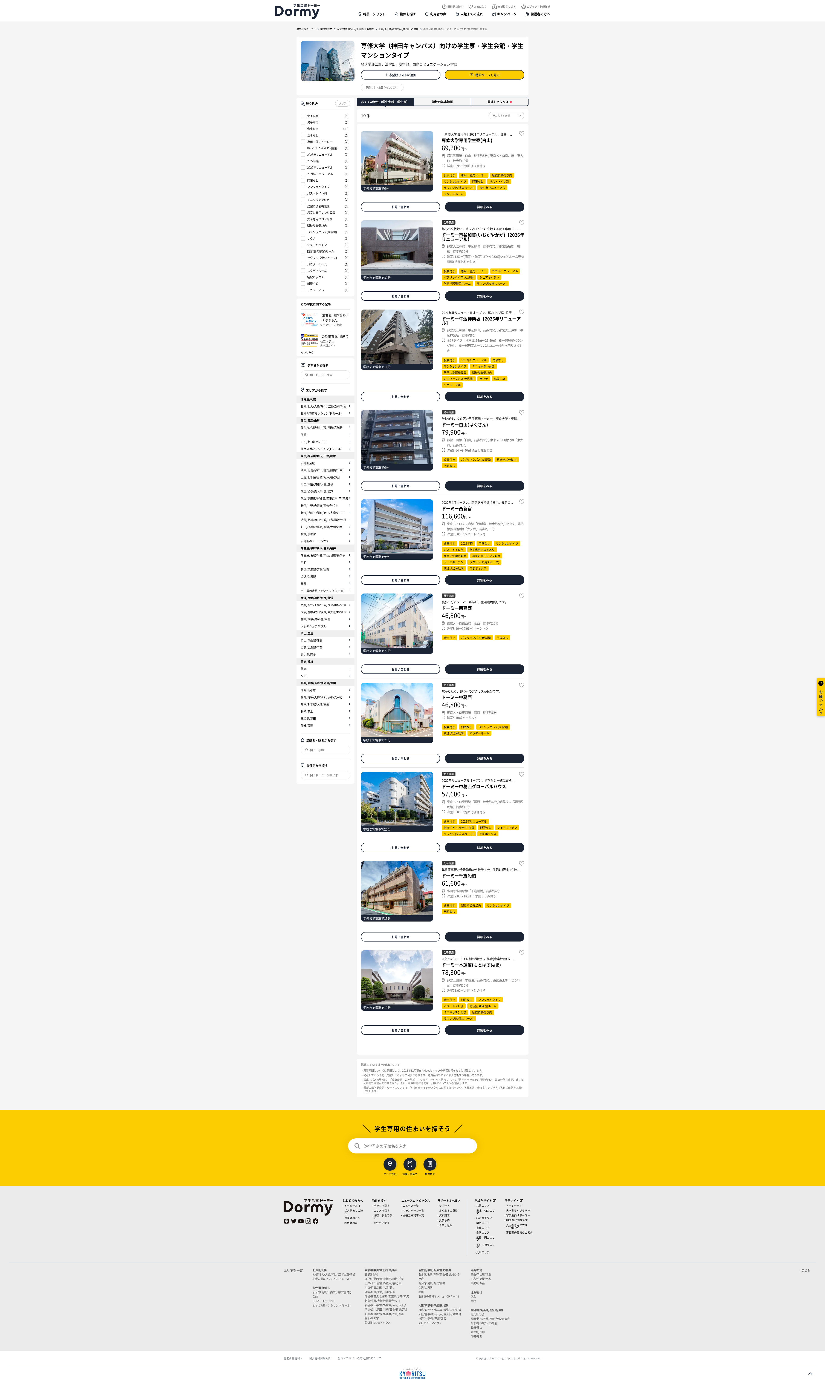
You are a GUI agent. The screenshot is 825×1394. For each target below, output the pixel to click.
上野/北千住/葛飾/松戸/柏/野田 (320, 477)
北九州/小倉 (308, 690)
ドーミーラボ (514, 1205)
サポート (444, 1205)
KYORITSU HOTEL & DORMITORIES (412, 1373)
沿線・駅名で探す (383, 1216)
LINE (286, 1221)
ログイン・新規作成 (538, 6)
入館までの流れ (471, 14)
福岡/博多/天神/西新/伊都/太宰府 (321, 697)
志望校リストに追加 (402, 75)
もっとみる (307, 352)
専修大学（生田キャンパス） (382, 87)
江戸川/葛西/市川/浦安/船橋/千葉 (321, 470)
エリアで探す (382, 1210)
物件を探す (408, 14)
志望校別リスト (507, 6)
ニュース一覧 (411, 1205)
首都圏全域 (308, 463)
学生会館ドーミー (305, 29)
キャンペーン (506, 14)
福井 (303, 583)
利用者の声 (438, 14)
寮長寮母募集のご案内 (519, 1232)
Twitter (293, 1221)
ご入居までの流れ (353, 1212)
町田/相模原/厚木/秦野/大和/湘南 (321, 527)
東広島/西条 (308, 654)
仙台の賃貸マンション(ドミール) (321, 449)
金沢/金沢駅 (308, 576)
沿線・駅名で (410, 1173)
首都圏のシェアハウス (315, 541)
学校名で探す (382, 1205)
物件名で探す (382, 1222)
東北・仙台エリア (485, 1212)
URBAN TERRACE (517, 1220)
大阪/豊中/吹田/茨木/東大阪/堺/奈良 (323, 612)
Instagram (308, 1221)
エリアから (389, 1173)
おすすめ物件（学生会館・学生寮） (385, 102)
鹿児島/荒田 (308, 718)
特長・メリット (374, 14)
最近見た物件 (455, 6)
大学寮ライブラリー (518, 1210)
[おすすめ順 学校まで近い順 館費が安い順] (506, 115)
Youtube (301, 1221)
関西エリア (483, 1222)
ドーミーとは (352, 1205)
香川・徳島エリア (485, 1246)
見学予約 (444, 1220)
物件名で (430, 1173)
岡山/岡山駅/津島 (311, 640)
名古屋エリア (484, 1217)
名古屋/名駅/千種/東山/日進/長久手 (323, 555)
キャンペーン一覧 (413, 1210)
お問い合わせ (400, 207)
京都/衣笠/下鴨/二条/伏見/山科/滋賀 (323, 605)
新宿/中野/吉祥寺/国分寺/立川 (320, 505)
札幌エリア (483, 1205)
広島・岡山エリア (485, 1238)
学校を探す (326, 29)
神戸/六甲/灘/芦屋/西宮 (315, 619)
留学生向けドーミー (518, 1215)
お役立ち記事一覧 (413, 1215)
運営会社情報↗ (293, 1358)
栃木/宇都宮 (308, 534)
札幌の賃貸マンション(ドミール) (321, 413)
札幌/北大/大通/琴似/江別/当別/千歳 (323, 406)
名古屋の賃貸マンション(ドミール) (322, 591)
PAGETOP (810, 1374)
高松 (303, 676)
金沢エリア (483, 1232)
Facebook (315, 1221)
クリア (343, 103)
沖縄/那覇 (307, 725)
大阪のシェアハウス (313, 626)
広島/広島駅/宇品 (311, 647)
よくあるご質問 (448, 1210)
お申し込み (445, 1225)
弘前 (303, 434)
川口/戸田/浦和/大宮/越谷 (317, 484)
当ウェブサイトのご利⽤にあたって (360, 1358)
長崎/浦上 (307, 711)
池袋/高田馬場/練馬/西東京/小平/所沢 (324, 498)
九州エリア (483, 1252)
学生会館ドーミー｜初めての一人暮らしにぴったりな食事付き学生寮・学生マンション (297, 11)
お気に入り (480, 6)
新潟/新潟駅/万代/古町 (315, 569)
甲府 (303, 562)
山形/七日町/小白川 (313, 442)
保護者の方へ (540, 14)
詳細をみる (484, 207)
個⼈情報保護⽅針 (320, 1358)
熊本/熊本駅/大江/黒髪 (315, 704)
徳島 (303, 669)
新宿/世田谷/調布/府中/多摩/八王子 (323, 513)
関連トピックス (498, 102)
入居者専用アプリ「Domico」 (516, 1226)
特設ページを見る (487, 75)
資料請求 (444, 1215)
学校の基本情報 (442, 102)
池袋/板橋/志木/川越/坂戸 (317, 491)
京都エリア (483, 1227)
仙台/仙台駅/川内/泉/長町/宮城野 (321, 427)
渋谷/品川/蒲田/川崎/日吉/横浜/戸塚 (323, 520)
